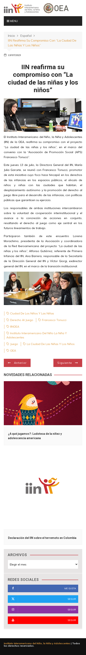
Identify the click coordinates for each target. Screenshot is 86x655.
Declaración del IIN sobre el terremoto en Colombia (42, 537)
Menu (13, 21)
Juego (14, 344)
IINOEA (14, 326)
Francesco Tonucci (54, 320)
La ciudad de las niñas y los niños (51, 344)
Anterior (20, 363)
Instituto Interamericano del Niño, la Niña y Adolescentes (37, 643)
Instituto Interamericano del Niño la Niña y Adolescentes (36, 335)
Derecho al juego (21, 320)
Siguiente (64, 363)
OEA (13, 350)
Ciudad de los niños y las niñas (32, 313)
